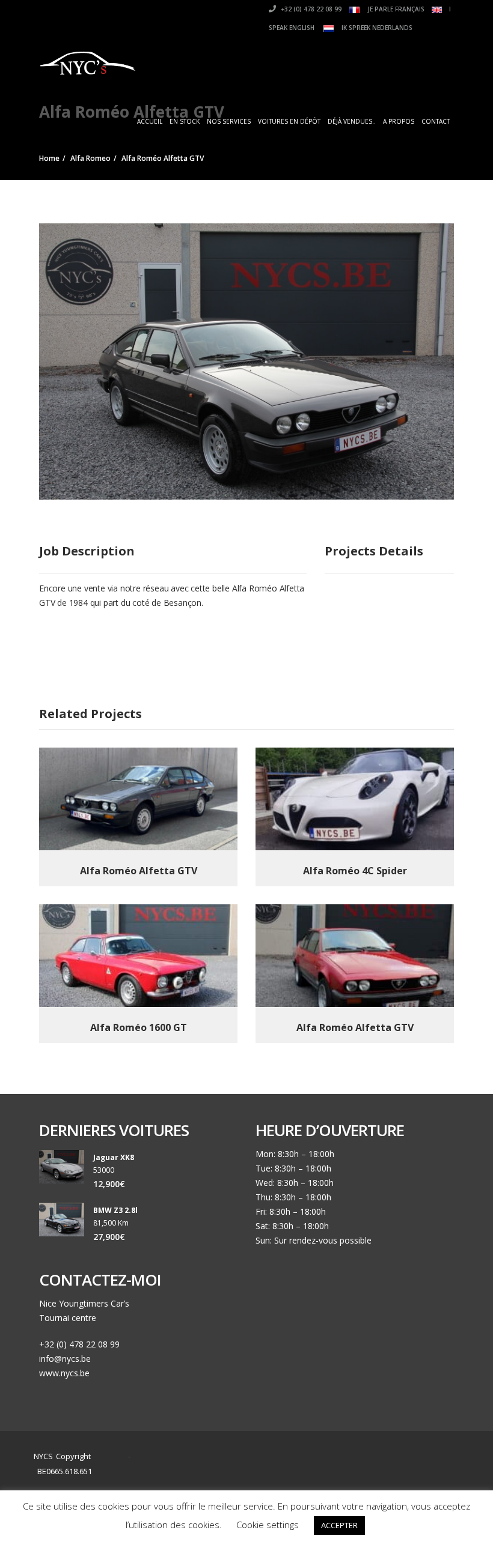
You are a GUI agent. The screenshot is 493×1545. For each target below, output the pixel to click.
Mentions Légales (344, 1471)
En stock (185, 121)
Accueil (149, 121)
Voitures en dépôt (289, 121)
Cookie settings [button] (267, 1525)
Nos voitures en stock (340, 1457)
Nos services (229, 121)
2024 (112, 1456)
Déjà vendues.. (352, 121)
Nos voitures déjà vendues (246, 1471)
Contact (435, 121)
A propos (398, 121)
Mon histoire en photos (239, 1457)
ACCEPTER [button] (339, 1525)
